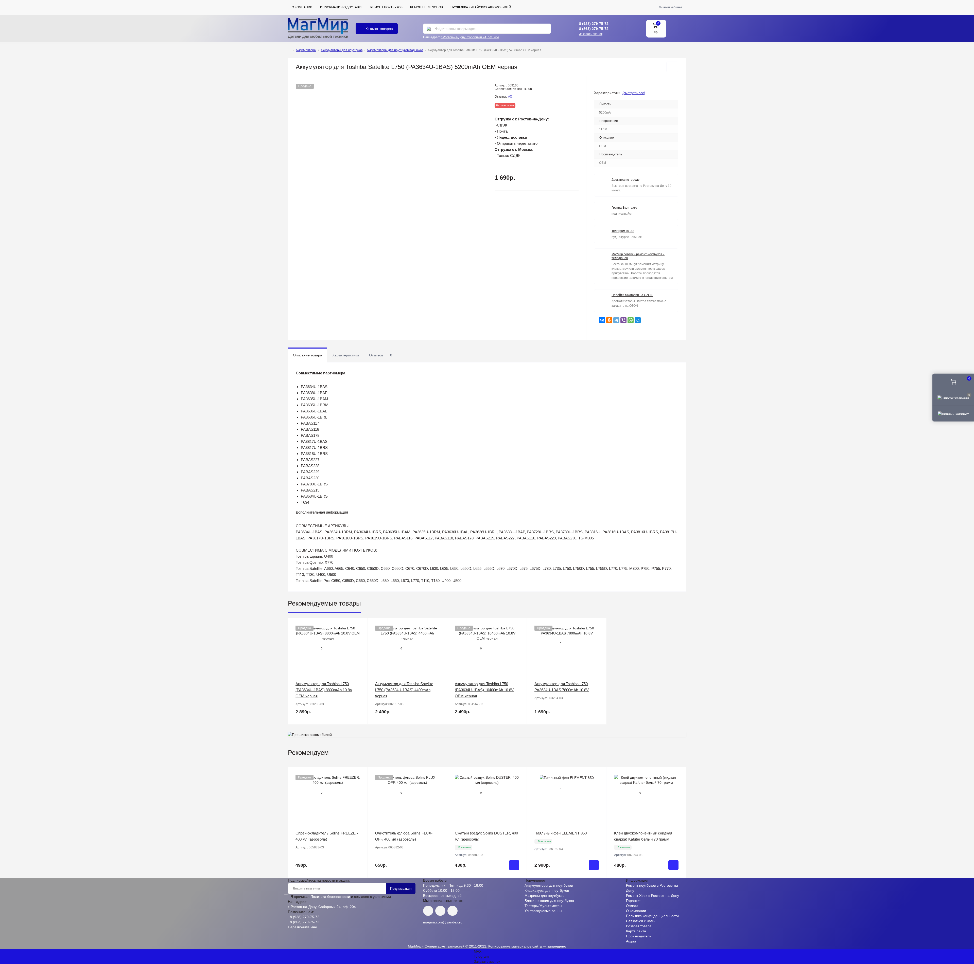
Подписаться (401, 888)
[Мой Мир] (638, 320)
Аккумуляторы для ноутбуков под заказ (395, 50)
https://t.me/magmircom (440, 911)
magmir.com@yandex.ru (442, 922)
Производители (639, 936)
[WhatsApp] (631, 320)
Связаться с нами (640, 921)
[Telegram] (616, 320)
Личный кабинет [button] (670, 7)
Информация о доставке (341, 7)
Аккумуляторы (306, 50)
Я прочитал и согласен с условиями (340, 897)
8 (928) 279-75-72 (593, 24)
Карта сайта (636, 931)
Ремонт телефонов (426, 7)
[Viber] (623, 320)
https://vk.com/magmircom (428, 911)
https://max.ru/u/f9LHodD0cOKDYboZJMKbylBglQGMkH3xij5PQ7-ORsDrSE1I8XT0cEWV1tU (452, 911)
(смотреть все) (633, 93)
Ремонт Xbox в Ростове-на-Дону (652, 896)
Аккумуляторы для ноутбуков (341, 50)
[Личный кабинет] (953, 413)
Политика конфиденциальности (652, 916)
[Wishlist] (360, 635)
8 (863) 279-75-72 (593, 29)
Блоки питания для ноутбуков (549, 901)
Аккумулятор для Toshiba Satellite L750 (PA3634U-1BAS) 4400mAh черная (404, 690)
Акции (631, 941)
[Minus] (463, 885)
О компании (302, 7)
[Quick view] (360, 625)
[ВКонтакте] (602, 320)
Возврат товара (639, 926)
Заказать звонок (590, 34)
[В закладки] (672, 67)
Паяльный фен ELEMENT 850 (560, 833)
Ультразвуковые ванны (543, 911)
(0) (510, 96)
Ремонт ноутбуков (386, 7)
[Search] (428, 29)
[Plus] (511, 885)
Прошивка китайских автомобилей (480, 7)
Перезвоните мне (302, 927)
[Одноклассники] (609, 320)
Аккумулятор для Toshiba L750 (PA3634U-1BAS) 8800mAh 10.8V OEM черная (323, 690)
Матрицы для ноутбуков (544, 896)
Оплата (632, 906)
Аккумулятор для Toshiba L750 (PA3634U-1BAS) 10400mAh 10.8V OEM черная (484, 690)
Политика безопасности (330, 897)
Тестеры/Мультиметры (543, 906)
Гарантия (633, 901)
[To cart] (514, 865)
